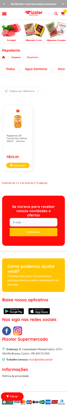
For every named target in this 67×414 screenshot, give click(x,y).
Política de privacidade (15, 375)
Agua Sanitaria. (36, 69)
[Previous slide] (5, 31)
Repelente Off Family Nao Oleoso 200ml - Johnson (17, 138)
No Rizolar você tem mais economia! (33, 3)
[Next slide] (61, 31)
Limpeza (16, 57)
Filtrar (13, 396)
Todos (10, 69)
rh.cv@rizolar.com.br (41, 359)
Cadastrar (33, 232)
